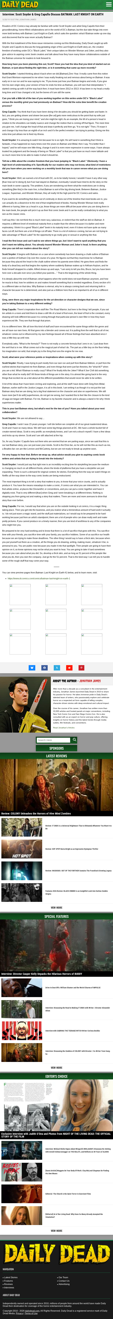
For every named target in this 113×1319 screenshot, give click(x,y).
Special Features (57, 916)
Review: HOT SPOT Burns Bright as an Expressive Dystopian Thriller (71, 849)
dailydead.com (32, 1311)
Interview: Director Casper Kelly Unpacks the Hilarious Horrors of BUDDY (41, 974)
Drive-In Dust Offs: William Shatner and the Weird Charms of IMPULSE (72, 988)
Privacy (19, 1313)
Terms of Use (31, 1313)
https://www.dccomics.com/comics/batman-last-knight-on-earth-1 (39, 578)
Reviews (8, 1284)
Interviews (9, 1287)
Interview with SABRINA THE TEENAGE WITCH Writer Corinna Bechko (72, 1031)
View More (56, 907)
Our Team (63, 1277)
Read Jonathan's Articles (64, 728)
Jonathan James (27, 19)
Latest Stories (11, 1277)
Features (8, 1281)
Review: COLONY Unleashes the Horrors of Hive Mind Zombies (36, 813)
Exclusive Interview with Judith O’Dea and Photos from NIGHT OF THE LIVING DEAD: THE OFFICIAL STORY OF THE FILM (56, 1135)
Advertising (64, 1284)
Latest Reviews (56, 755)
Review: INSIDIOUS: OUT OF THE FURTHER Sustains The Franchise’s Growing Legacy (78, 871)
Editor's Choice (56, 1076)
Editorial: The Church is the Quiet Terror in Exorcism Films (68, 1194)
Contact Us (64, 1281)
